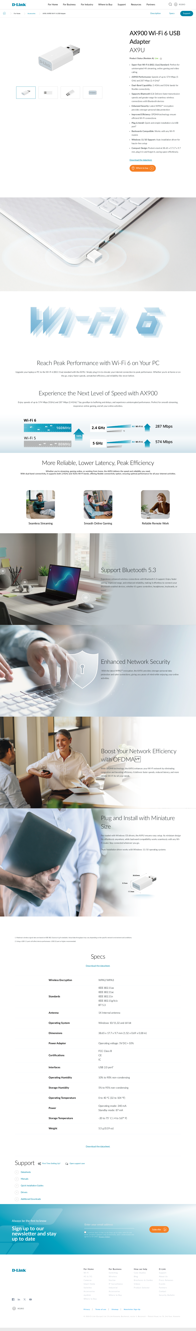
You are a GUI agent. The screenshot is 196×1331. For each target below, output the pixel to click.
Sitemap (115, 1309)
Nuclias (112, 1280)
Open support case (77, 1164)
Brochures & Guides (143, 1280)
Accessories (31, 13)
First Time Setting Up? (51, 1164)
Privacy (87, 1309)
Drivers (24, 1192)
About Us (163, 1277)
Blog (136, 1277)
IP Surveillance (116, 1284)
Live (160, 58)
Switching (113, 1273)
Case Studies (140, 1273)
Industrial (113, 1288)
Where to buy (142, 168)
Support (186, 13)
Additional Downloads (31, 1199)
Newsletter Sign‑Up (132, 1309)
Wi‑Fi (86, 1273)
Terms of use (100, 1309)
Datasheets (26, 1172)
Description (155, 13)
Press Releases (166, 1280)
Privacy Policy (104, 1236)
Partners (163, 1288)
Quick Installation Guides (32, 1186)
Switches (88, 1288)
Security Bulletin (167, 1295)
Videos (137, 1284)
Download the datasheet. (141, 160)
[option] (59, 58)
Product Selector (142, 1288)
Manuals (24, 1179)
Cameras (88, 1280)
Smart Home (89, 1284)
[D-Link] (21, 5)
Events (162, 1284)
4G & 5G (88, 1277)
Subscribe (156, 1230)
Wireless (113, 1277)
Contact (162, 1291)
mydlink (87, 1295)
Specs (171, 13)
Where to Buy (90, 1299)
